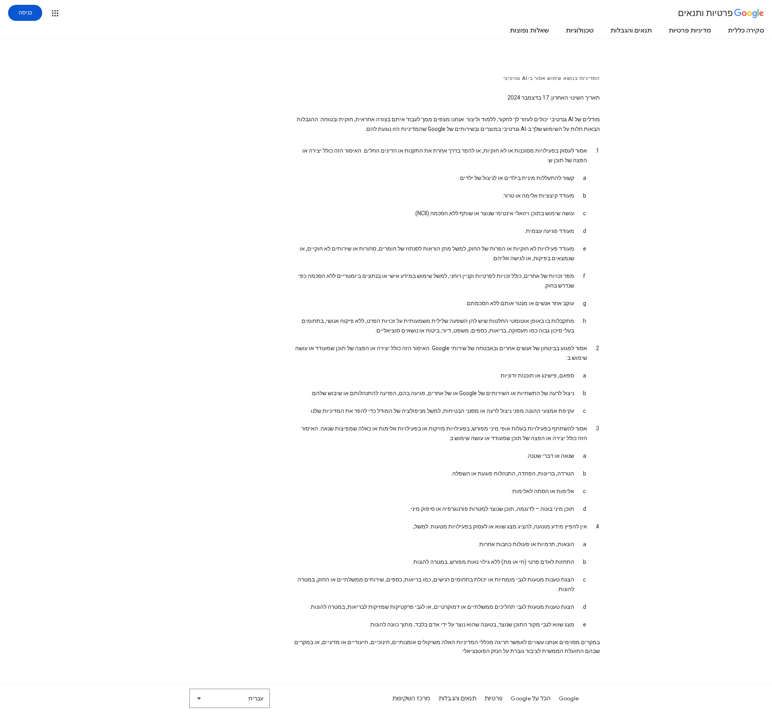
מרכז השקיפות (411, 698)
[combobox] (229, 698)
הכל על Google (530, 698)
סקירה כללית (746, 30)
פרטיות (494, 698)
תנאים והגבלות (631, 30)
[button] (55, 13)
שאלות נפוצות (529, 30)
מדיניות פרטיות (690, 30)
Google (569, 698)
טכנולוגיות (579, 30)
